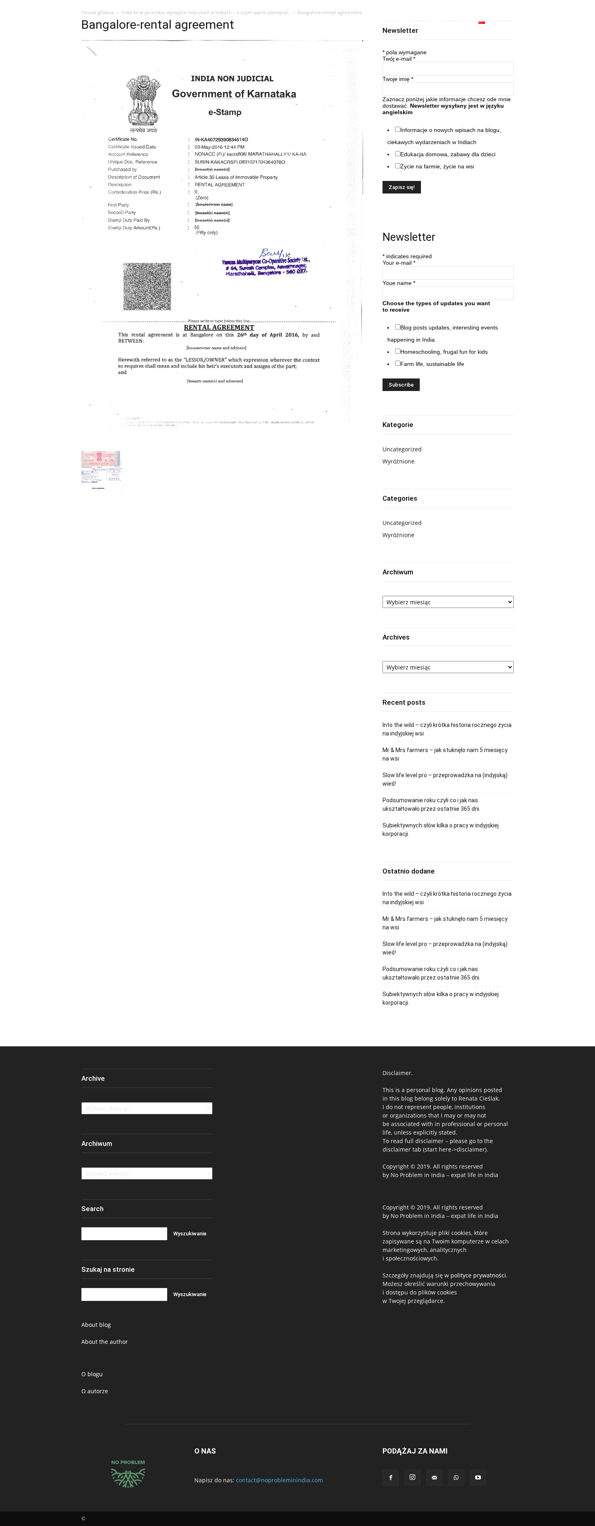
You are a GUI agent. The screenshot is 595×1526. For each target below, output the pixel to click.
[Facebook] (531, 22)
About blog (96, 1324)
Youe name (398, 283)
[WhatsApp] (560, 22)
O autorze (94, 1391)
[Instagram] (546, 22)
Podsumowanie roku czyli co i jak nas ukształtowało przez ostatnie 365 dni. (431, 804)
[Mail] (434, 1478)
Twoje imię (397, 79)
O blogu (92, 1374)
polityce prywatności (478, 1275)
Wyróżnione (398, 461)
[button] (510, 22)
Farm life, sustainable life (432, 364)
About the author (104, 1341)
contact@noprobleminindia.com (279, 1480)
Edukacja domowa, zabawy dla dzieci (447, 154)
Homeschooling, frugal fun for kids (444, 352)
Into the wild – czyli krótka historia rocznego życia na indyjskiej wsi (447, 729)
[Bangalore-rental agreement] (222, 442)
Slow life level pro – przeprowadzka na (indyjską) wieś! (445, 779)
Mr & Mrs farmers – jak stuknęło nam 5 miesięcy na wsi (445, 754)
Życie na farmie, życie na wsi (437, 166)
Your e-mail (398, 262)
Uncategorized (402, 449)
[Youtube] (575, 22)
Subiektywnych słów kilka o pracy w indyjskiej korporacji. (440, 829)
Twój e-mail (398, 58)
